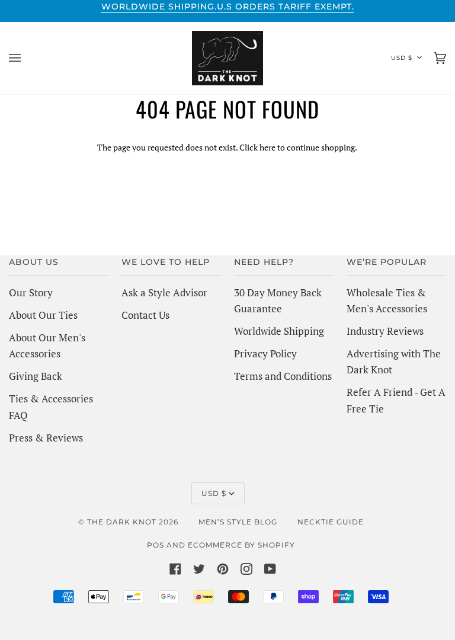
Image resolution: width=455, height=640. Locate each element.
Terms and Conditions (283, 376)
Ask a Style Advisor (164, 292)
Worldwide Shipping (279, 331)
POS (155, 544)
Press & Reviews (46, 437)
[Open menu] (26, 58)
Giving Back (35, 376)
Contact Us (145, 315)
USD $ (401, 58)
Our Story (31, 292)
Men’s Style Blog (237, 521)
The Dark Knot (121, 521)
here (267, 147)
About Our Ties (43, 315)
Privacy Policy (265, 353)
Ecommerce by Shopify (241, 544)
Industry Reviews (385, 331)
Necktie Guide (330, 521)
